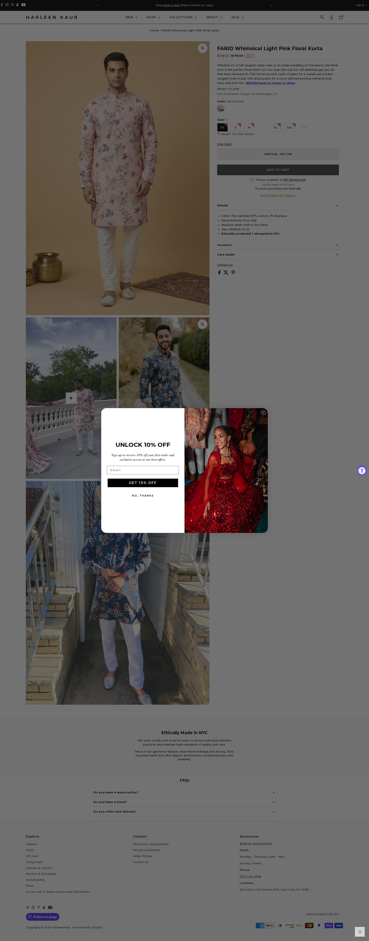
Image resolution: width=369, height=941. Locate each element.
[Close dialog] (263, 412)
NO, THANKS (143, 495)
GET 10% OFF (143, 483)
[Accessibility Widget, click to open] (362, 470)
